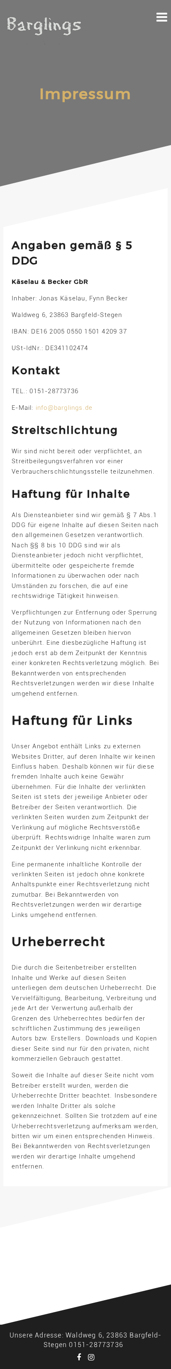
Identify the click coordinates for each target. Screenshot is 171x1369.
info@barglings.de (64, 407)
